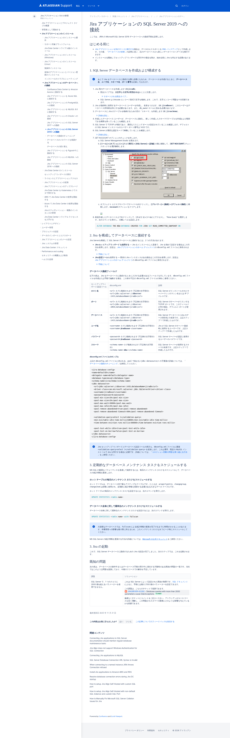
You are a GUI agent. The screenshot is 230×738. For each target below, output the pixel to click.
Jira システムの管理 (50, 243)
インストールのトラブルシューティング (61, 79)
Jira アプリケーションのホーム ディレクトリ (136, 247)
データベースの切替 (116, 52)
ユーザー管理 (47, 227)
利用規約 (151, 730)
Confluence (103, 716)
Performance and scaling (52, 251)
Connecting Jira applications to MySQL (106, 655)
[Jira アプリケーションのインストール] (154, 16)
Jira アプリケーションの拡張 (56, 182)
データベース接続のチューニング (61, 136)
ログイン (185, 6)
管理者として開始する (51, 29)
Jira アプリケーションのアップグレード (61, 186)
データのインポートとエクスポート (56, 235)
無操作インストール (52, 68)
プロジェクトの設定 (50, 231)
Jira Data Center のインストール (58, 170)
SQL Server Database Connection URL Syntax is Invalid (113, 660)
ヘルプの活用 (47, 259)
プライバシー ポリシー (134, 730)
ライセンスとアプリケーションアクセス (61, 178)
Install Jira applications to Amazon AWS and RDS (111, 672)
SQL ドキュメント (180, 581)
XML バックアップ (170, 49)
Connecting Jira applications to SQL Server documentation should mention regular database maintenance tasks (111, 641)
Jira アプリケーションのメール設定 (56, 239)
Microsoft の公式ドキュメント (155, 539)
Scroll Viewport (116, 716)
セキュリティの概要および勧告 (55, 255)
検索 (176, 6)
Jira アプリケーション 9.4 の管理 (54, 15)
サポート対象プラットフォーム (57, 44)
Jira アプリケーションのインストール (57, 33)
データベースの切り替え (57, 146)
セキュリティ (163, 730)
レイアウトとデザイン (51, 223)
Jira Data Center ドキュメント (54, 247)
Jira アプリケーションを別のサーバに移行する (114, 49)
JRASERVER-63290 (136, 591)
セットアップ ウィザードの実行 (57, 174)
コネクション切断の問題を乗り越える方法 (169, 452)
